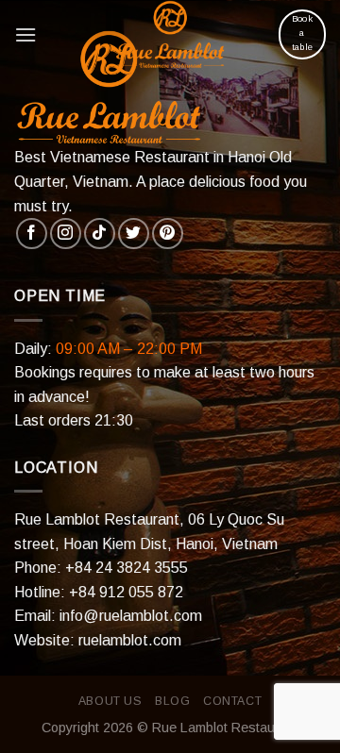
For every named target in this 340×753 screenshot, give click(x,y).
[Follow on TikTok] (99, 233)
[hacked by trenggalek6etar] (170, 34)
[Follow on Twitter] (133, 233)
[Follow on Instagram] (65, 233)
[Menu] (25, 34)
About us (110, 701)
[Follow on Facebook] (31, 233)
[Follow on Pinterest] (167, 233)
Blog (172, 701)
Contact (232, 701)
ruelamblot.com (129, 640)
